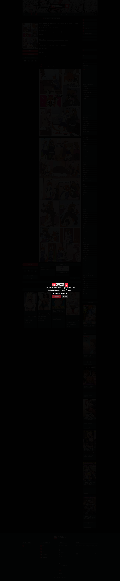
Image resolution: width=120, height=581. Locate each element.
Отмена (65, 296)
